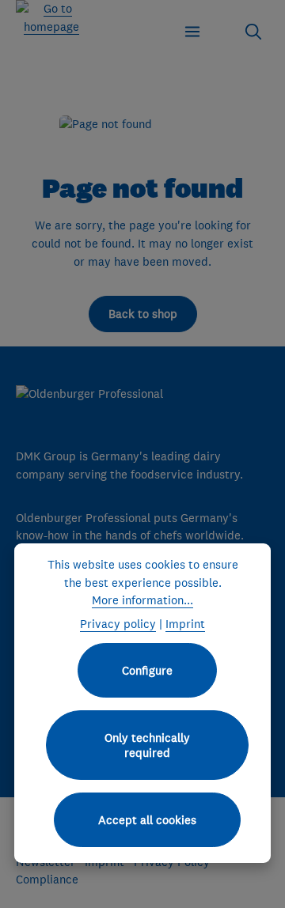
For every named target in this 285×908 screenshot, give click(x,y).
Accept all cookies (147, 819)
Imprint (185, 623)
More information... (142, 599)
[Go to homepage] (51, 18)
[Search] (253, 31)
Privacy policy (118, 623)
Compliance (47, 879)
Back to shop (142, 313)
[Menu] (192, 31)
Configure (147, 670)
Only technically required (147, 745)
